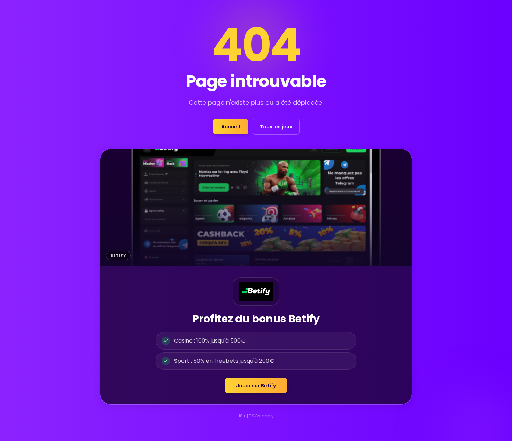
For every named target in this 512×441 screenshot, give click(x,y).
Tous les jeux (276, 126)
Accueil (230, 126)
